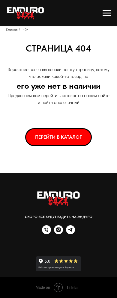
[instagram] (58, 232)
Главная (11, 30)
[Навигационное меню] (107, 13)
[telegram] (70, 232)
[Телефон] (46, 232)
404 (25, 30)
